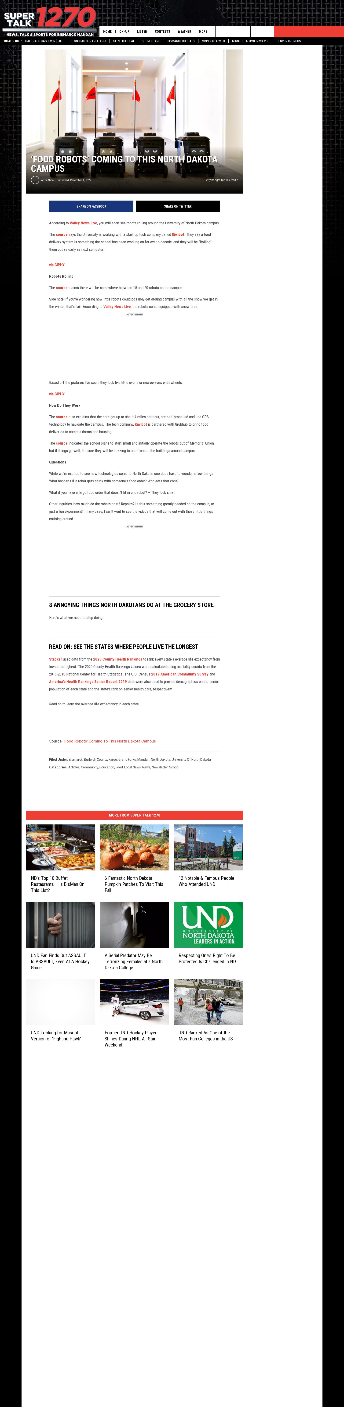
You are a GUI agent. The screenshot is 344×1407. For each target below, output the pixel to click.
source (62, 234)
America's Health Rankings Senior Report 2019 (88, 681)
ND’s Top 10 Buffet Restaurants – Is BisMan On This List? (57, 884)
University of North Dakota (191, 759)
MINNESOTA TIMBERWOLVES (250, 41)
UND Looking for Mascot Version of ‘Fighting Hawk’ (56, 1036)
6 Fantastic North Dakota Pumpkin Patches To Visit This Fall (134, 884)
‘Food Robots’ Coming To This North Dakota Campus (109, 741)
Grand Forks (127, 759)
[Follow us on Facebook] (244, 31)
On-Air (124, 31)
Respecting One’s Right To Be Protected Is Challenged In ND (207, 958)
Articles (74, 767)
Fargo (113, 759)
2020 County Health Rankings (117, 659)
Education (106, 767)
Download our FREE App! (88, 41)
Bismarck (76, 759)
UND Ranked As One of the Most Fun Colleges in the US (206, 1036)
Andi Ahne (47, 180)
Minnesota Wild (213, 41)
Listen (142, 31)
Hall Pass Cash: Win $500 (43, 41)
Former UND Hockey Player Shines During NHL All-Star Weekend (131, 1039)
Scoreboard (151, 41)
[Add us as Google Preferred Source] (233, 31)
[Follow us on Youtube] (268, 31)
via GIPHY (57, 264)
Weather (184, 31)
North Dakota (160, 759)
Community (89, 767)
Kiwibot (177, 234)
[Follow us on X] (256, 31)
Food (119, 767)
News (146, 767)
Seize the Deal (124, 41)
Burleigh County (95, 759)
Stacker (55, 659)
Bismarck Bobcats (181, 41)
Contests (162, 31)
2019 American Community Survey (180, 674)
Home (107, 31)
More (203, 31)
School (174, 767)
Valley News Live (83, 223)
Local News (132, 767)
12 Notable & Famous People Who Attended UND (206, 881)
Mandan (143, 759)
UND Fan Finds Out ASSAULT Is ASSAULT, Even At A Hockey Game (60, 961)
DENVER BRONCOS (289, 41)
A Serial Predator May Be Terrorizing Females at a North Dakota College (134, 961)
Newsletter (160, 767)
